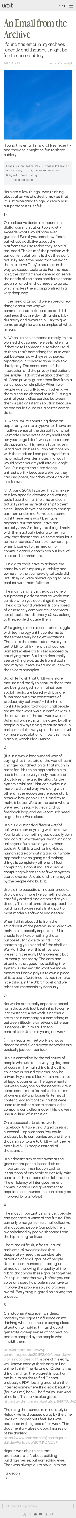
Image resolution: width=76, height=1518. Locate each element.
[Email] (51, 1514)
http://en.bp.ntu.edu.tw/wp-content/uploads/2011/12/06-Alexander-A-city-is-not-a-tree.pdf (37, 1354)
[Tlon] (35, 1514)
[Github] (30, 1514)
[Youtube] (40, 1514)
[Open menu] (71, 5)
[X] (24, 1514)
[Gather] (46, 1514)
